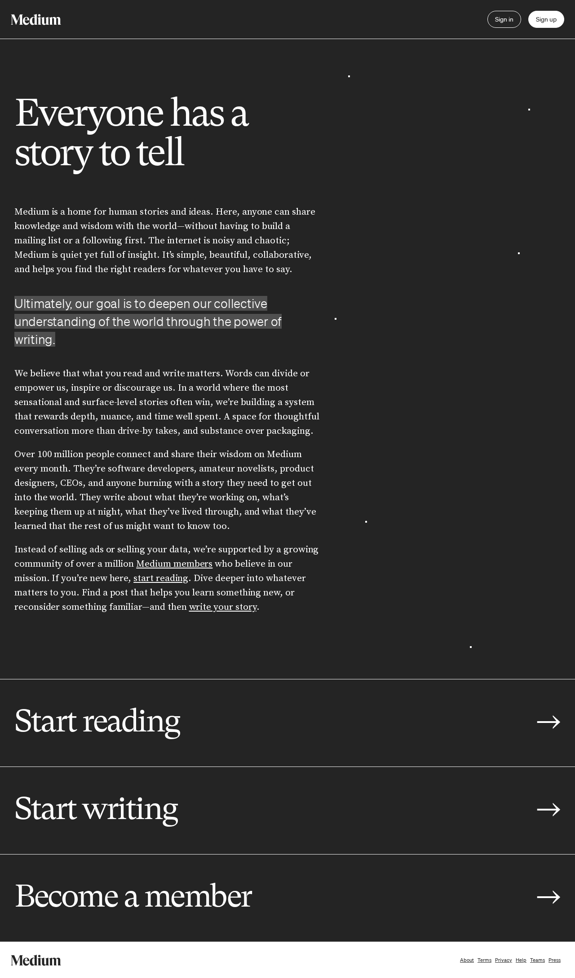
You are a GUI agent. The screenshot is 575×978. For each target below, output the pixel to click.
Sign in (504, 19)
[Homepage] (36, 19)
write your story (223, 607)
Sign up (546, 19)
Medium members (174, 564)
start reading (160, 578)
